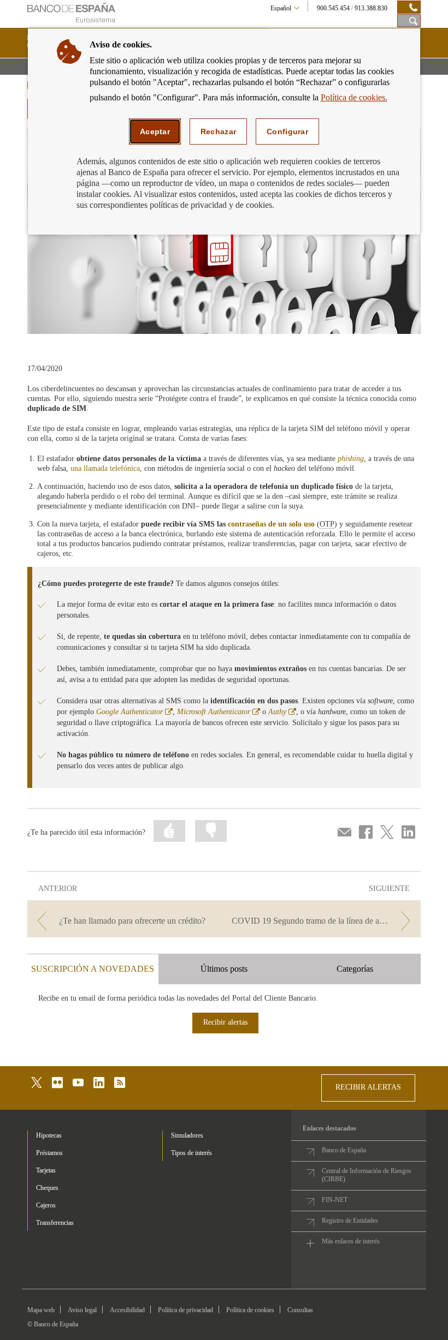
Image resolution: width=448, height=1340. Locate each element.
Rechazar (218, 131)
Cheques (47, 1188)
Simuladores (187, 1135)
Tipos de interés (191, 1153)
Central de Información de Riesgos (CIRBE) (366, 1175)
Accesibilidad (127, 1310)
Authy (282, 712)
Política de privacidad (185, 1310)
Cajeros (46, 1205)
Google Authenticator (134, 712)
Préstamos (49, 1153)
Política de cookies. (354, 97)
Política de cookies (250, 1310)
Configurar (287, 131)
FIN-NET (334, 1200)
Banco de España (344, 1150)
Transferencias (55, 1223)
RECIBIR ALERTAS (368, 1087)
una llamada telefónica (105, 468)
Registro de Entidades (350, 1220)
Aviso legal (82, 1310)
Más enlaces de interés (351, 1241)
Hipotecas (49, 1135)
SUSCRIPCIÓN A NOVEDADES (92, 968)
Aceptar (155, 131)
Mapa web (41, 1310)
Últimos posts (224, 968)
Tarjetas (46, 1170)
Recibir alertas (225, 1022)
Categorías (355, 968)
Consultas (300, 1310)
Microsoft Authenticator (218, 712)
